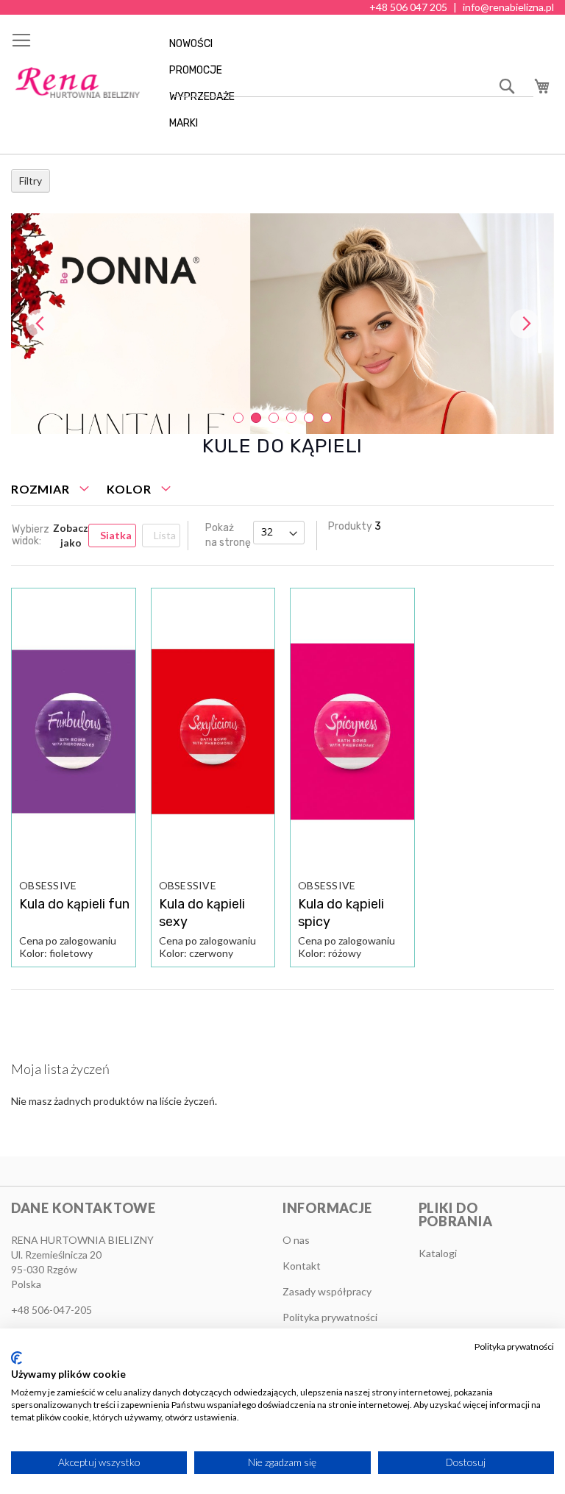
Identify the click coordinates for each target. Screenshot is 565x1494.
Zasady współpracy (327, 1291)
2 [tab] (256, 418)
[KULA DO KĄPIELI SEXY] (213, 731)
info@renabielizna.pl (508, 7)
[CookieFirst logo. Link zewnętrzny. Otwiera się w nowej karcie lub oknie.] (16, 1358)
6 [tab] (326, 418)
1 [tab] (238, 418)
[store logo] (77, 83)
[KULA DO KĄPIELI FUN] (73, 731)
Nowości (191, 44)
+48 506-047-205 (51, 1309)
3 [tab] (274, 418)
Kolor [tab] (129, 489)
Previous (40, 323)
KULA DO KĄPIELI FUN (74, 904)
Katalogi (438, 1253)
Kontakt (301, 1265)
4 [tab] (291, 418)
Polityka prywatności (514, 1346)
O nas (296, 1240)
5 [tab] (309, 418)
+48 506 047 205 (408, 7)
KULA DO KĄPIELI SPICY (341, 913)
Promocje (195, 70)
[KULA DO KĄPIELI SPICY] (352, 731)
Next (524, 323)
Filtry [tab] (30, 180)
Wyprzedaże (202, 96)
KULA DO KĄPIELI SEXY (202, 913)
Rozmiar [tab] (40, 489)
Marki (183, 123)
